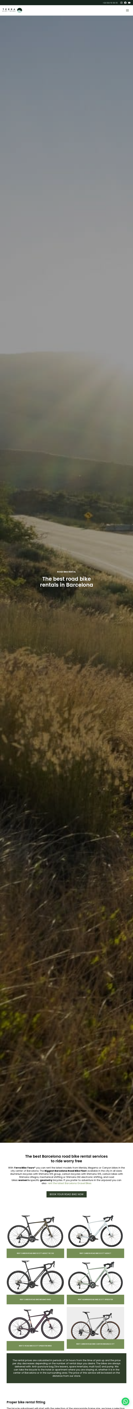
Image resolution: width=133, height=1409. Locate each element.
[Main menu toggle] (127, 10)
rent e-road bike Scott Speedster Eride (35, 1346)
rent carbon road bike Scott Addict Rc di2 (35, 1253)
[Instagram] (121, 3)
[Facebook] (125, 3)
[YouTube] (129, 3)
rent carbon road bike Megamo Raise (35, 1299)
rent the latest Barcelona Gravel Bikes (69, 1183)
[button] (125, 1401)
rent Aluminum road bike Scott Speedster (95, 1299)
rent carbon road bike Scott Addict (95, 1253)
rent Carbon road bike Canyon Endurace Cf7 (95, 1344)
